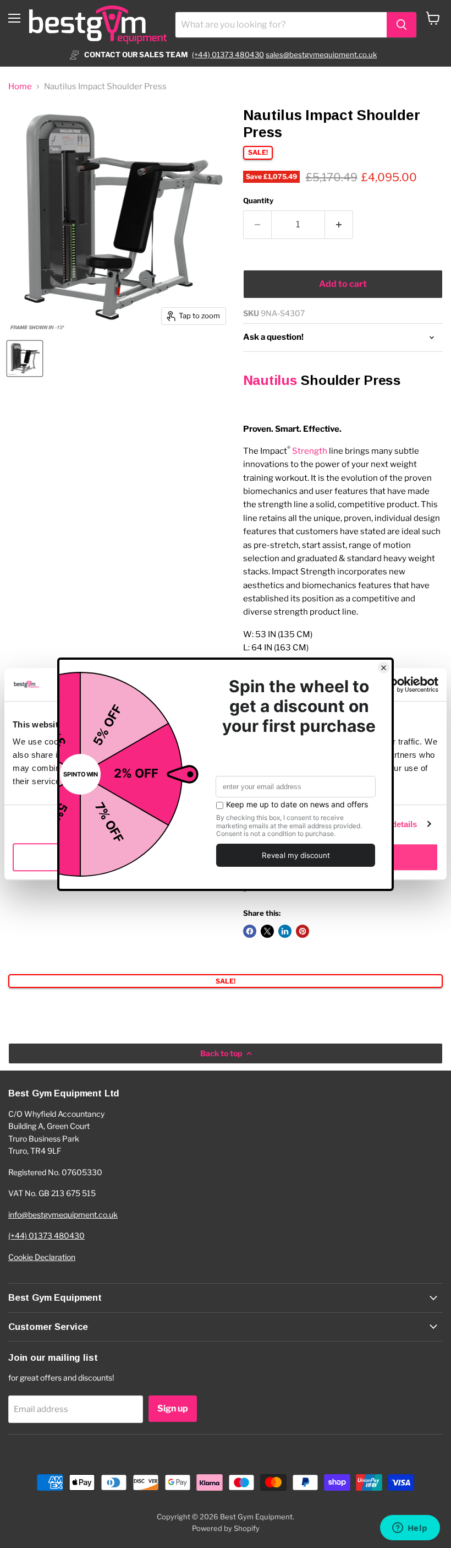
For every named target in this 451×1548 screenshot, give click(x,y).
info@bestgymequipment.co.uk (63, 1214)
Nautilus (270, 380)
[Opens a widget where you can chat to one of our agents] (410, 1528)
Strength (309, 451)
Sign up (172, 1408)
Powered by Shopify (226, 1528)
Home (20, 86)
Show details (392, 824)
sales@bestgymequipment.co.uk (321, 54)
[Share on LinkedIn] (285, 931)
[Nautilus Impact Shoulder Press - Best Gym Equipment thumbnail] (24, 358)
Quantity (258, 201)
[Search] (401, 24)
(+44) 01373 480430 (228, 54)
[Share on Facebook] (249, 931)
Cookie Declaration (41, 1257)
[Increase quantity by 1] (339, 224)
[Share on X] (267, 931)
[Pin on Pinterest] (302, 931)
